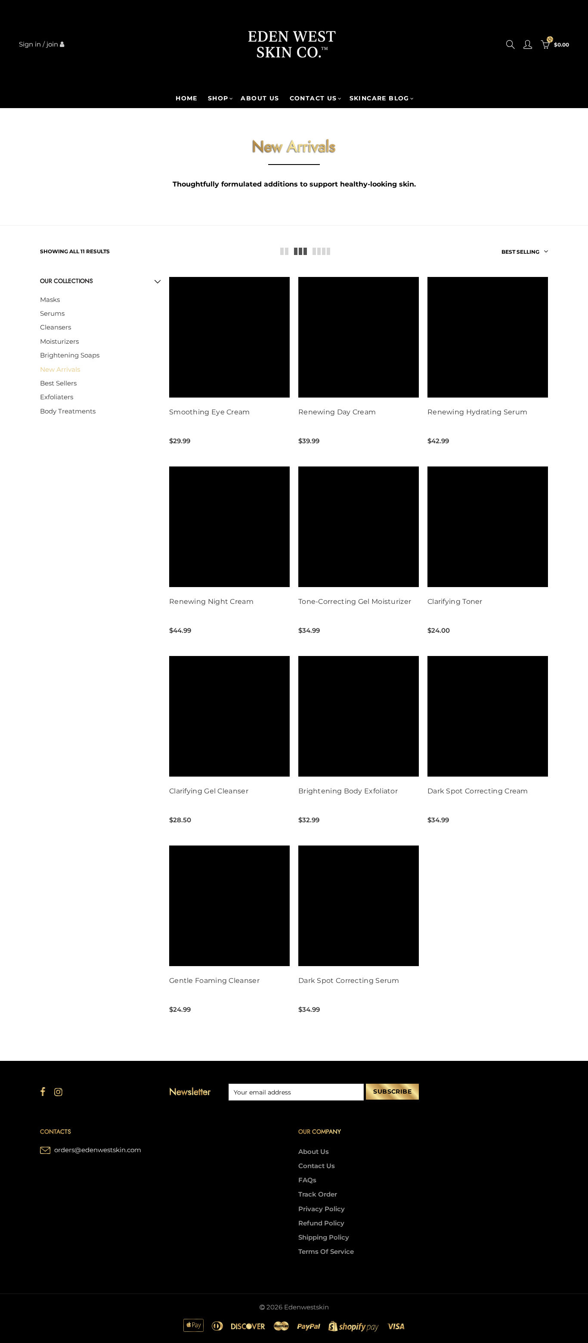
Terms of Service (326, 1252)
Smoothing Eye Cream (209, 412)
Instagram (58, 1092)
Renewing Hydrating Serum (477, 412)
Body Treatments (68, 411)
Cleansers (55, 327)
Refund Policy (321, 1223)
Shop (218, 98)
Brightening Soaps (69, 355)
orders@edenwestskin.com (97, 1150)
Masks (50, 300)
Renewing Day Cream (337, 412)
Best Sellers (58, 383)
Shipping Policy (323, 1237)
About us (260, 98)
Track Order (317, 1194)
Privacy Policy (321, 1209)
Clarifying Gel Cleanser (208, 791)
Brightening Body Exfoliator (348, 791)
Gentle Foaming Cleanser (214, 981)
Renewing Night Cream (211, 602)
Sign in (30, 44)
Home (187, 98)
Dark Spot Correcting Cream (477, 791)
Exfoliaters (56, 397)
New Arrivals (60, 369)
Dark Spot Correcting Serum (348, 981)
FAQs (307, 1180)
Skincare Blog (379, 98)
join (52, 44)
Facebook (43, 1092)
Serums (52, 313)
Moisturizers (59, 341)
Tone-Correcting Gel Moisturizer (354, 602)
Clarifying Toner (455, 602)
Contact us (313, 98)
